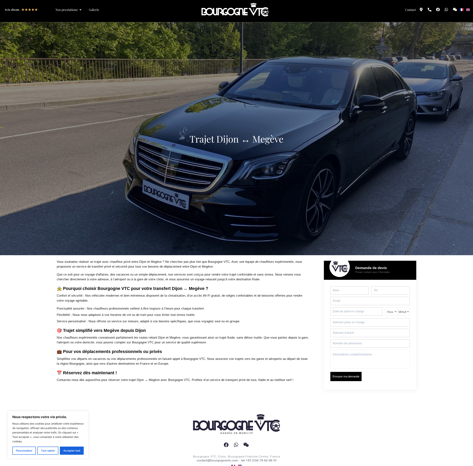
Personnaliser (24, 450)
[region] (48, 435)
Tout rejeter (48, 450)
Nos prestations (66, 10)
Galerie (94, 10)
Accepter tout (71, 450)
